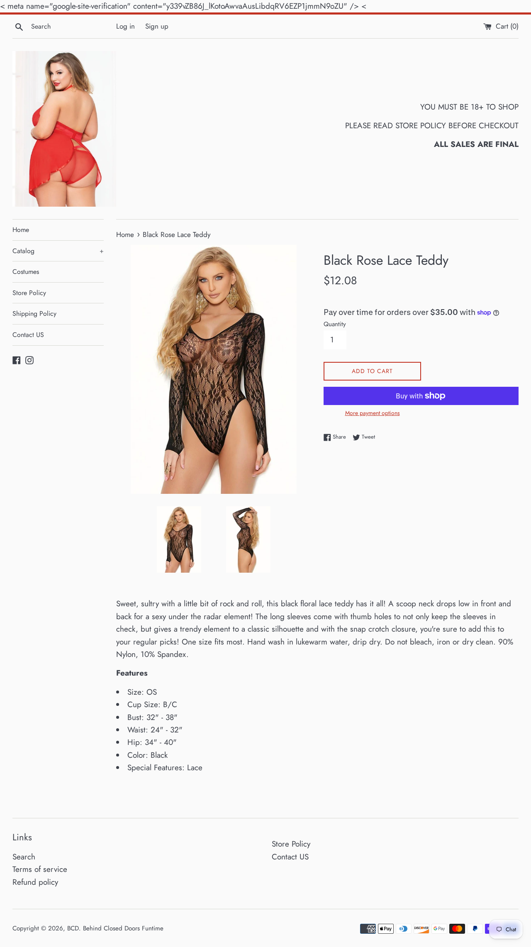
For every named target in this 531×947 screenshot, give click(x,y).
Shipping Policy (34, 313)
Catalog (58, 251)
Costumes (25, 271)
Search (23, 856)
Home (20, 229)
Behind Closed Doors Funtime (123, 928)
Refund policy (35, 882)
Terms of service (39, 869)
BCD (73, 928)
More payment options (372, 413)
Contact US (28, 334)
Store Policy (29, 293)
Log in (125, 26)
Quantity (335, 324)
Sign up (156, 26)
